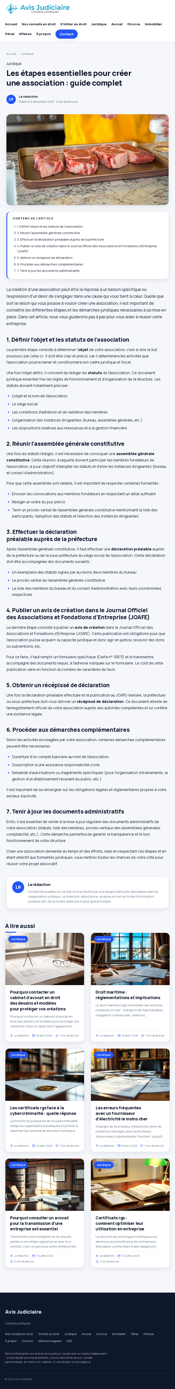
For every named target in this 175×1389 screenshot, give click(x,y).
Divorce (133, 24)
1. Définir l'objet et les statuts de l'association (50, 226)
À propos (43, 34)
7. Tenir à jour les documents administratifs (48, 271)
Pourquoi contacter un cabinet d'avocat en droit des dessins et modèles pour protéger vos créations (38, 1000)
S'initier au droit (73, 24)
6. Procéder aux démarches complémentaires (50, 264)
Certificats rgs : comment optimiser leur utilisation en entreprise (120, 1223)
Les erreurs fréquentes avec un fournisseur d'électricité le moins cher (122, 1113)
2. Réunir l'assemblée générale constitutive (48, 233)
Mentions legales (49, 1341)
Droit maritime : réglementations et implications (128, 994)
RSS (69, 1341)
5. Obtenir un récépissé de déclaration (45, 258)
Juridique (99, 24)
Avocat (117, 24)
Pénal (9, 34)
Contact (66, 34)
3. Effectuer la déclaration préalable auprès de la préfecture (60, 239)
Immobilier (153, 24)
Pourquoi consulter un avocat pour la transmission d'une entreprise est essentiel (39, 1223)
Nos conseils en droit (39, 24)
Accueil (11, 24)
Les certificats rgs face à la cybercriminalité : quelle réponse (43, 1110)
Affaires (25, 34)
